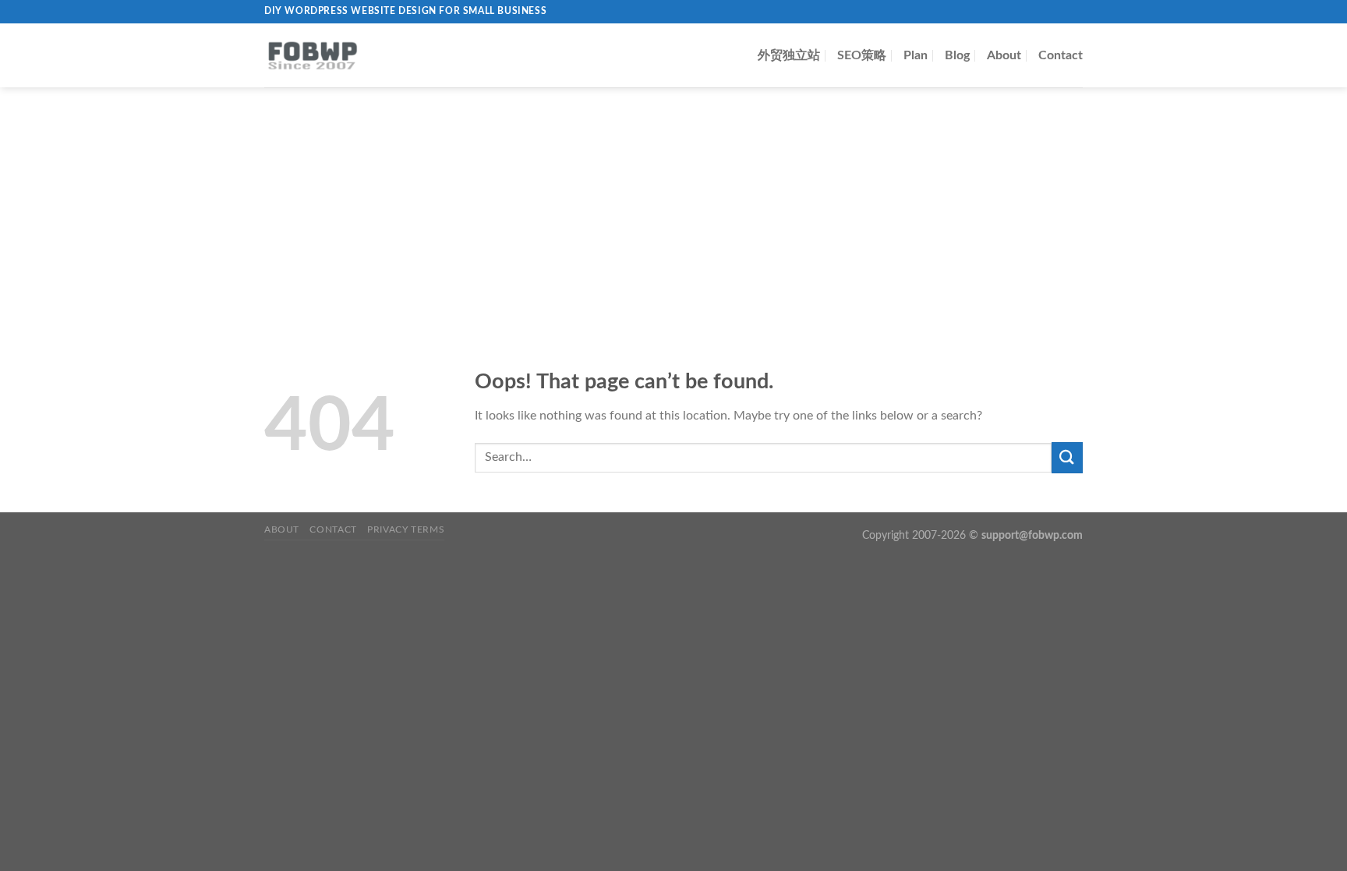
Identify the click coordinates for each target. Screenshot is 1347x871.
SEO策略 (861, 55)
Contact (1060, 55)
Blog (957, 55)
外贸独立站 (789, 55)
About (1004, 55)
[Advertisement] (673, 204)
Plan (915, 55)
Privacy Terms (405, 529)
